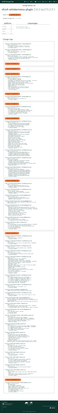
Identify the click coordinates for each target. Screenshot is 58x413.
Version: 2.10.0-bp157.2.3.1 (13, 68)
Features (27, 1)
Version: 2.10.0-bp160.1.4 (12, 63)
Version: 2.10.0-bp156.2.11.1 (13, 379)
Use (32, 1)
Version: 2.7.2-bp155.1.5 (12, 103)
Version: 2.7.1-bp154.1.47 (12, 118)
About (56, 1)
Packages (45, 1)
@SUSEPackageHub (8, 404)
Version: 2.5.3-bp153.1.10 (12, 180)
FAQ (51, 1)
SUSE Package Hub (7, 1)
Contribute (38, 1)
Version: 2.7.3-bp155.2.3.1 (12, 93)
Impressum (5, 406)
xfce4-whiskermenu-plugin (17, 9)
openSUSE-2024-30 (14, 14)
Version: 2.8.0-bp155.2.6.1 (12, 73)
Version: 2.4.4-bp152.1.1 (12, 233)
